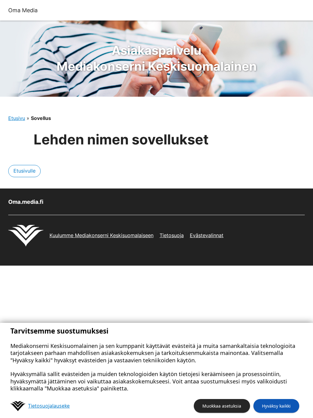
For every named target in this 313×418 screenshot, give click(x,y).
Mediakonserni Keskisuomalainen (157, 58)
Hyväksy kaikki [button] (276, 406)
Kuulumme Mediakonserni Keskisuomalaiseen (101, 235)
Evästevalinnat (206, 235)
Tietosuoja (172, 235)
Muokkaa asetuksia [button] (221, 406)
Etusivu (16, 118)
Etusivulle (24, 171)
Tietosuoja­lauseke (49, 406)
